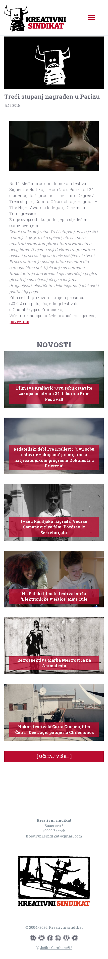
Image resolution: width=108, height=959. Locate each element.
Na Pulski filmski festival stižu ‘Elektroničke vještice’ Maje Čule (54, 596)
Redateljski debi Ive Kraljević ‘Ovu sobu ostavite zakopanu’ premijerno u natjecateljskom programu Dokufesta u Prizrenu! (54, 457)
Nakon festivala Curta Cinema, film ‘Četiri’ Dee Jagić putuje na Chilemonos (54, 729)
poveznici (19, 321)
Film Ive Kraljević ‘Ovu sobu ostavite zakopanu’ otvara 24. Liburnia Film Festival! (54, 393)
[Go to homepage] (54, 881)
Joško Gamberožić (56, 947)
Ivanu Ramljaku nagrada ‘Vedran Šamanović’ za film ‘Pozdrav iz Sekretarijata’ (54, 527)
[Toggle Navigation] (91, 18)
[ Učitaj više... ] (54, 756)
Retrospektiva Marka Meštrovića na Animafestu (54, 662)
